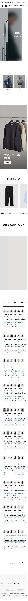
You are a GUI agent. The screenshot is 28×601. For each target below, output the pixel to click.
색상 (15, 302)
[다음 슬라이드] (23, 34)
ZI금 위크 (22, 6)
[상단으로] (19, 598)
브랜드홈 (16, 6)
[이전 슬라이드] (3, 34)
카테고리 (10, 302)
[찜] (16, 186)
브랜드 (22, 302)
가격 (18, 302)
